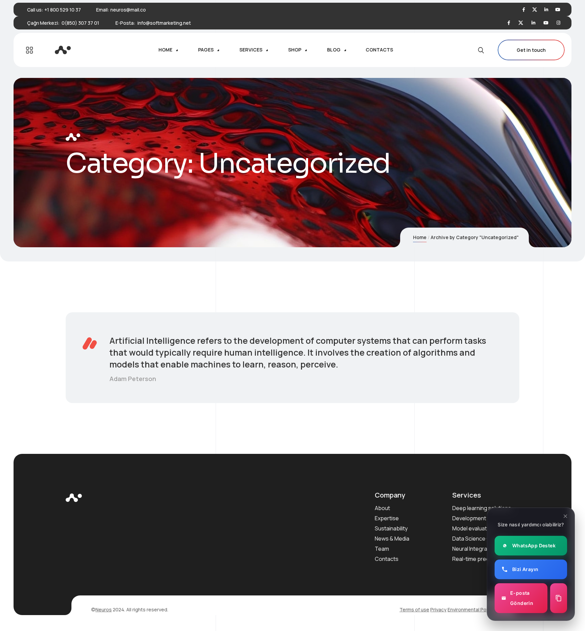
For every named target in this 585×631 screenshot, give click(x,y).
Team (382, 548)
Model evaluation (473, 528)
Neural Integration (474, 548)
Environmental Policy (471, 609)
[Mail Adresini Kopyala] (558, 598)
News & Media (392, 538)
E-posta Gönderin (521, 598)
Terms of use (414, 609)
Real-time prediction (477, 559)
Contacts (386, 559)
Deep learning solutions (481, 508)
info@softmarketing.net (164, 23)
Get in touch (531, 50)
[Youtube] (557, 9)
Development (469, 518)
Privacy (438, 609)
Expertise (387, 518)
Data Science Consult (479, 538)
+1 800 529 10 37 (62, 9)
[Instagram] (558, 23)
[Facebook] (523, 9)
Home (420, 237)
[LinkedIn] (546, 9)
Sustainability (391, 528)
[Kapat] (565, 516)
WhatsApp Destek (534, 545)
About (382, 508)
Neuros (103, 609)
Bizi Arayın (525, 569)
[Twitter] (534, 9)
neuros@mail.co (128, 9)
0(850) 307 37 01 (80, 23)
